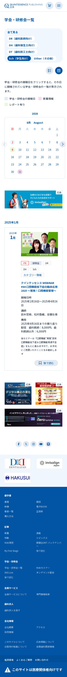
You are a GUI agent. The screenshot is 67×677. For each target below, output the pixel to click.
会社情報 (8, 620)
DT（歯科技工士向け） (22, 52)
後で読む (40, 550)
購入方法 (8, 516)
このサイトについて (14, 641)
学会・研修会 (11, 561)
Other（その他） (44, 58)
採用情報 (8, 632)
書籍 (6, 501)
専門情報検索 (43, 594)
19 (34, 157)
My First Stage (11, 550)
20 (42, 157)
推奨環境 (8, 659)
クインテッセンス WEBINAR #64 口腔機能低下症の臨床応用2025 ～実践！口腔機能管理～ (39, 286)
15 (57, 149)
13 (42, 149)
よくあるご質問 (24, 659)
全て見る (12, 32)
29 (57, 164)
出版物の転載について (15, 646)
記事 (6, 526)
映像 (6, 506)
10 (19, 149)
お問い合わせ (41, 659)
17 (19, 157)
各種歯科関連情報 (45, 646)
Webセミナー (43, 567)
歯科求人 (8, 604)
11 (27, 149)
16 (12, 157)
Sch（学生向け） (19, 58)
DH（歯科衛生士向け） (22, 45)
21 (49, 157)
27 (42, 164)
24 (19, 164)
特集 (6, 537)
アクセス (40, 627)
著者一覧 (8, 511)
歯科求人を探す (12, 610)
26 (34, 164)
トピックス (41, 537)
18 (27, 157)
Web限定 (9, 542)
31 (19, 172)
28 (49, 164)
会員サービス (11, 587)
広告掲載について (45, 641)
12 (34, 149)
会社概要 (8, 627)
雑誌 (38, 501)
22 (57, 157)
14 (49, 149)
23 (12, 164)
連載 (38, 533)
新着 (6, 533)
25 (27, 164)
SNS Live (8, 572)
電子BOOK (41, 506)
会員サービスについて (15, 594)
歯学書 (7, 495)
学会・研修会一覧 (13, 567)
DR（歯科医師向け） (21, 38)
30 (12, 172)
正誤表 (39, 511)
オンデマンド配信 (45, 572)
